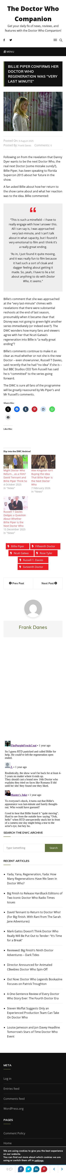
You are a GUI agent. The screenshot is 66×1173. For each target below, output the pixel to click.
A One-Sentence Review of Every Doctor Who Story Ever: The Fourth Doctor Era (33, 996)
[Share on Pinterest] (44, 1169)
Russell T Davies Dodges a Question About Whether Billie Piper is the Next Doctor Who (15, 518)
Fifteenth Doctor (45, 546)
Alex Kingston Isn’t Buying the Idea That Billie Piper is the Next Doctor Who (42, 477)
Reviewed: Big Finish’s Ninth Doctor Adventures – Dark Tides (30, 952)
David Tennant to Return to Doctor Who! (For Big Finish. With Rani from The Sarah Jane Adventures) (34, 916)
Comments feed (14, 1099)
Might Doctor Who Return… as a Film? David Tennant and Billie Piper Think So (15, 476)
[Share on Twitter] (29, 1169)
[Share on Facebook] (21, 1169)
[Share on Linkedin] (36, 1169)
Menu (10, 51)
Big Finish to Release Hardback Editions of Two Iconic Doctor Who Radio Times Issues (34, 897)
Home (8, 1143)
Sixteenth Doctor (33, 567)
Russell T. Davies (33, 560)
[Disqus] (33, 692)
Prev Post (18, 583)
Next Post (48, 583)
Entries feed (11, 1089)
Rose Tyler (46, 553)
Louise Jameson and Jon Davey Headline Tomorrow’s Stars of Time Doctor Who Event (33, 1031)
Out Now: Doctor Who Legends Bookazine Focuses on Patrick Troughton (34, 981)
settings (38, 1160)
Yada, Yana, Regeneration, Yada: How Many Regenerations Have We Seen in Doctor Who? (32, 878)
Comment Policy (14, 1133)
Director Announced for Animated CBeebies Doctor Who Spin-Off (29, 967)
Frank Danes (24, 145)
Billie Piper (17, 546)
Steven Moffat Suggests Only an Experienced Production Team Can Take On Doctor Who (33, 1012)
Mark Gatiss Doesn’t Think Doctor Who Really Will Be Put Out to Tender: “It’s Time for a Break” (34, 935)
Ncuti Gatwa (21, 553)
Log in (7, 1079)
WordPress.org (14, 1109)
